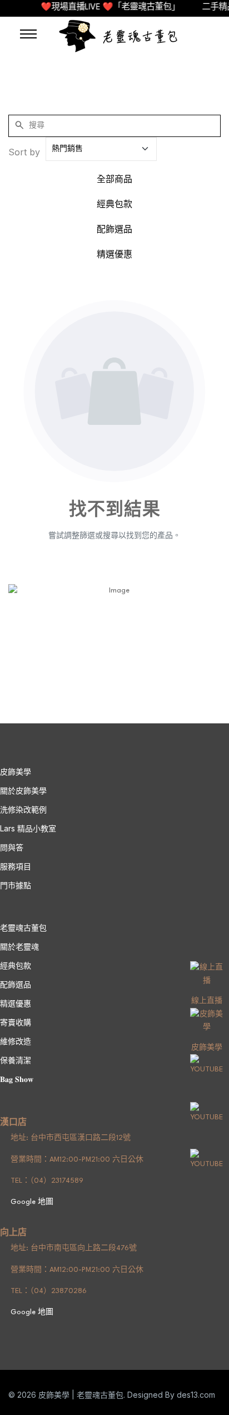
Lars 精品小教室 (28, 828)
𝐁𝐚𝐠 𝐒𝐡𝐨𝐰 (16, 1079)
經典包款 (114, 205)
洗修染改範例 (23, 809)
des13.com (196, 1394)
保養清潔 (15, 1060)
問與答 (11, 847)
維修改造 (15, 1041)
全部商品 (114, 180)
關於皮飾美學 (23, 790)
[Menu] (28, 33)
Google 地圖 (30, 1202)
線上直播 (206, 1001)
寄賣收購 (15, 1022)
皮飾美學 (206, 1047)
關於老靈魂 (19, 946)
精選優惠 (114, 255)
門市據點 (15, 885)
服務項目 (15, 866)
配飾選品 (114, 230)
